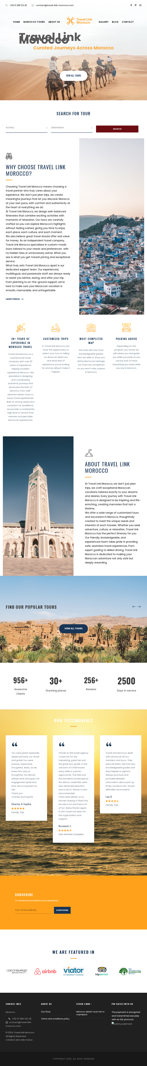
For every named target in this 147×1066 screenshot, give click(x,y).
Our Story (46, 1011)
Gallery (104, 21)
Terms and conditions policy (55, 1018)
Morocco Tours (34, 21)
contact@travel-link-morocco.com (55, 5)
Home (16, 21)
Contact (128, 21)
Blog (115, 21)
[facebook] (131, 5)
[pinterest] (135, 5)
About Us (54, 21)
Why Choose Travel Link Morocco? (36, 170)
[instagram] (140, 5)
